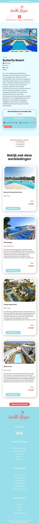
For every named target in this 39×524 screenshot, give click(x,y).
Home (7, 20)
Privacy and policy (15, 522)
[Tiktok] (21, 433)
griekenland (10, 246)
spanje (9, 370)
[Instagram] (17, 433)
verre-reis (13, 20)
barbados (20, 20)
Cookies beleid (23, 522)
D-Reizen (19, 114)
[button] (19, 16)
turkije (9, 308)
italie (8, 196)
